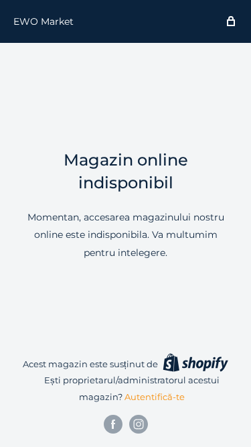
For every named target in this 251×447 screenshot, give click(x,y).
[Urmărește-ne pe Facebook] (113, 424)
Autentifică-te (154, 396)
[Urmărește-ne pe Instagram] (138, 424)
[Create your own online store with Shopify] (195, 362)
